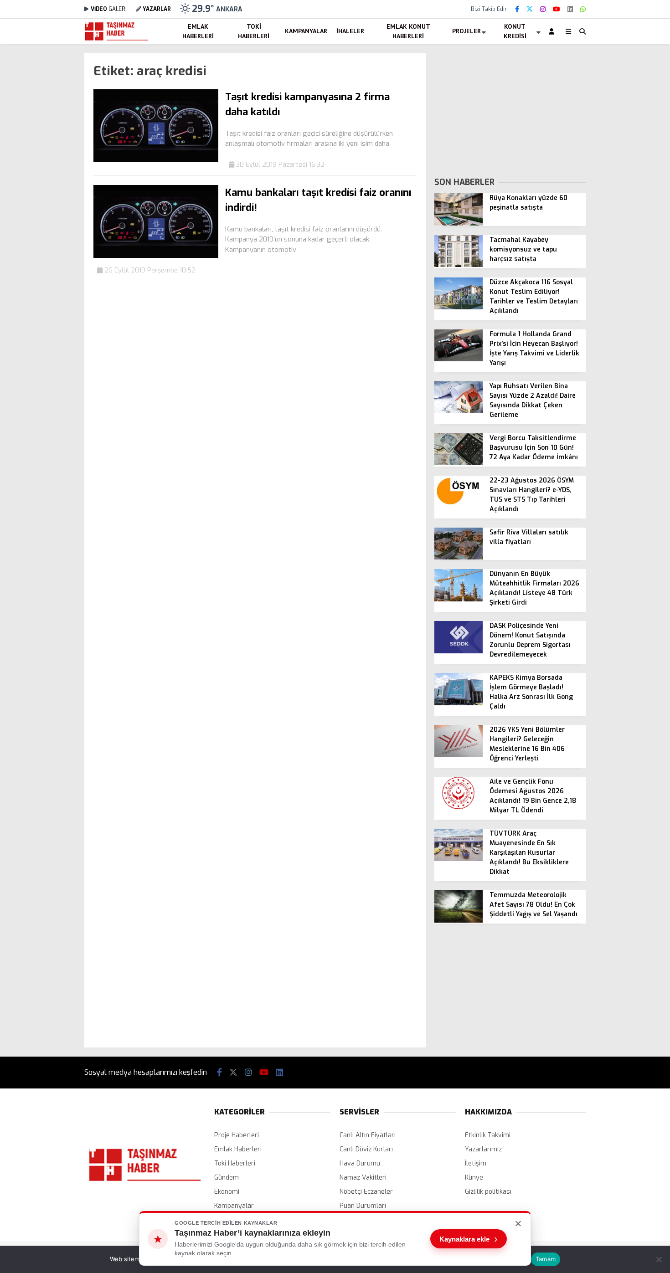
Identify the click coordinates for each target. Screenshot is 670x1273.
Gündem (226, 1177)
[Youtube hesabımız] (556, 9)
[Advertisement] (38, 189)
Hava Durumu (360, 1163)
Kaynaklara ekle (468, 1239)
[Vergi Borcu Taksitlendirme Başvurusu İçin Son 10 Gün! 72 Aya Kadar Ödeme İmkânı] (458, 463)
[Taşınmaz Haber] (116, 39)
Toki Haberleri (253, 31)
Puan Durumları (363, 1205)
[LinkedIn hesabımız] (570, 9)
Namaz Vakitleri (363, 1177)
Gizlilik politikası (488, 1191)
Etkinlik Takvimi (487, 1135)
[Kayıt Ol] (553, 31)
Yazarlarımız (483, 1149)
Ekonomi (226, 1191)
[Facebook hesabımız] (517, 9)
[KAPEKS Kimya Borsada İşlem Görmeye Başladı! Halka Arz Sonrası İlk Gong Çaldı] (458, 703)
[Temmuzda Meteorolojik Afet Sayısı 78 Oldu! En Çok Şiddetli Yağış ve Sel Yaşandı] (458, 920)
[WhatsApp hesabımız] (583, 9)
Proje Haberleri (236, 1135)
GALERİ (109, 9)
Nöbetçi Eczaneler (366, 1191)
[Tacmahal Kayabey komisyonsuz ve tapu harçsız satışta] (458, 265)
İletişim (475, 1163)
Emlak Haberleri (198, 31)
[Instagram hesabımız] (543, 9)
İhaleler (350, 31)
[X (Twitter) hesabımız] (529, 9)
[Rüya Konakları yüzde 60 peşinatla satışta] (458, 223)
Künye (474, 1177)
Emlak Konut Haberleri (408, 31)
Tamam (546, 1259)
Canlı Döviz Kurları (366, 1149)
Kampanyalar (306, 31)
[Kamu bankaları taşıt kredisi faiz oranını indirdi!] (155, 256)
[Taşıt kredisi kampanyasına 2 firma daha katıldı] (155, 160)
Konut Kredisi (515, 31)
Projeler (466, 31)
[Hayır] (658, 1259)
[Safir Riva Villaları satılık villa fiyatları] (458, 557)
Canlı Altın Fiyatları (368, 1135)
